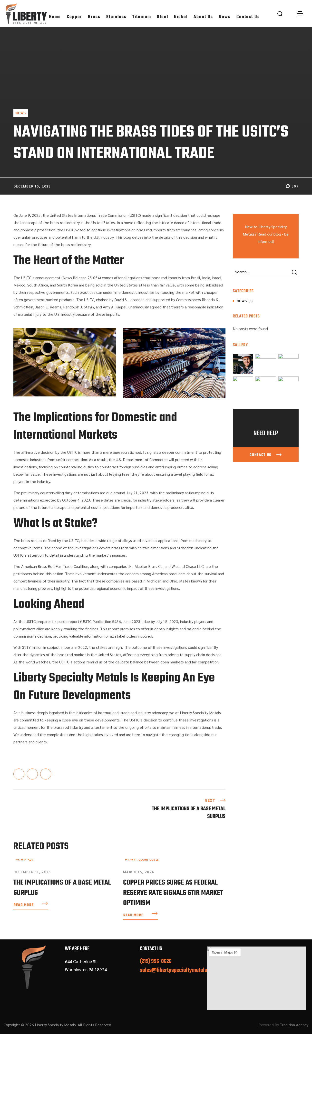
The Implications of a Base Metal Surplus (62, 887)
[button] (280, 13)
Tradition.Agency (294, 1024)
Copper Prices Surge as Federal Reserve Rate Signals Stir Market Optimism (173, 892)
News (20, 113)
